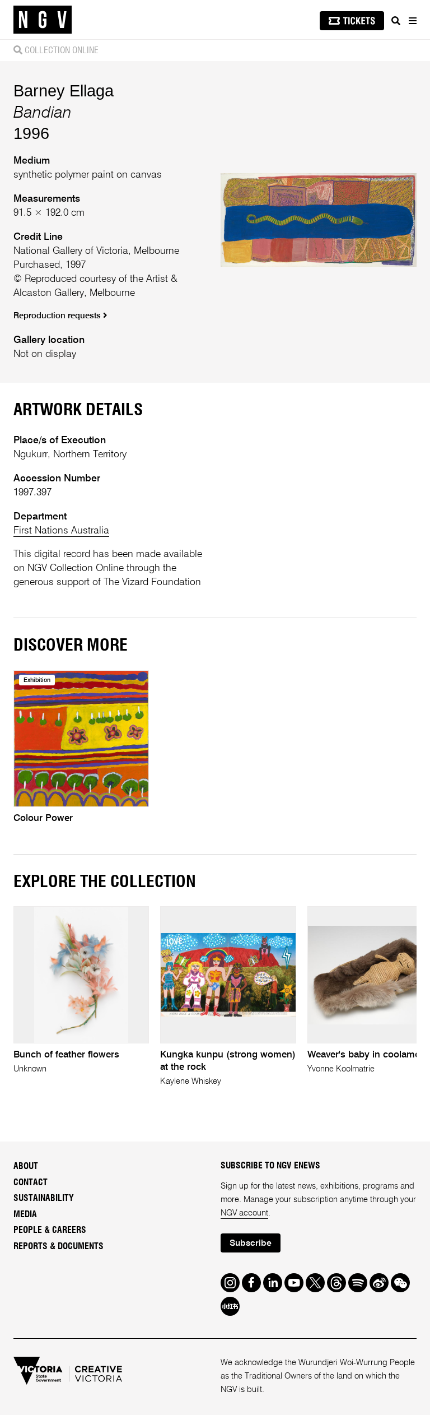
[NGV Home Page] (42, 20)
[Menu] (412, 21)
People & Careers (49, 1230)
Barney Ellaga (63, 90)
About (25, 1166)
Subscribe (251, 1243)
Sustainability (43, 1198)
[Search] (395, 20)
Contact (30, 1182)
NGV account (244, 1213)
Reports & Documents (58, 1246)
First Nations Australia (61, 531)
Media (25, 1214)
